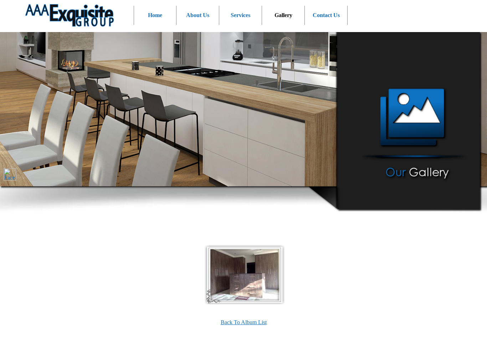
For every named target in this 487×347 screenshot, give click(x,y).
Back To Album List (244, 322)
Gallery (283, 15)
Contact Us (326, 15)
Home (155, 15)
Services (240, 15)
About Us (197, 15)
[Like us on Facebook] (10, 174)
